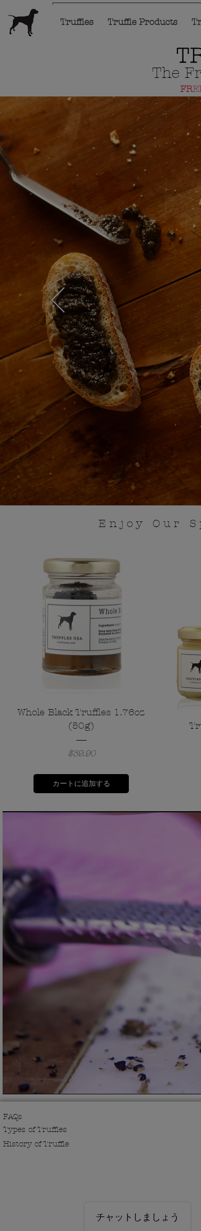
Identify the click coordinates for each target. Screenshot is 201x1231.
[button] (138, 35)
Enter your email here (74, 663)
